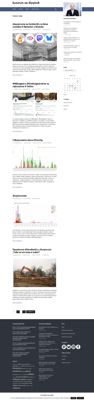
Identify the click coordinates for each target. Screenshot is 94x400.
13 (72, 85)
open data (19, 366)
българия (17, 368)
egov (17, 364)
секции (26, 383)
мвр (29, 377)
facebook (23, 364)
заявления (25, 374)
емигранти (20, 374)
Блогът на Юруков (26, 3)
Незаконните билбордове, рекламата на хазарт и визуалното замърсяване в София (48, 335)
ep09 (19, 364)
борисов (29, 366)
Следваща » (31, 311)
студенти (28, 385)
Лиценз (27, 9)
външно (27, 368)
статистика (21, 385)
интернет (19, 377)
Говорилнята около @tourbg (28, 140)
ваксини (23, 368)
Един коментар (47, 29)
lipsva (30, 364)
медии (31, 377)
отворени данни (19, 379)
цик (31, 385)
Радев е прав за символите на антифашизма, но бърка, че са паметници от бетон (72, 39)
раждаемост (15, 383)
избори (31, 374)
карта (25, 377)
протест (25, 381)
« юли (65, 94)
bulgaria (14, 364)
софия (15, 385)
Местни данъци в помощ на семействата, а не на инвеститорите (46, 377)
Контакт (21, 9)
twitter (23, 366)
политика (15, 381)
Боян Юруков (26, 29)
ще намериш (56, 398)
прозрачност (20, 381)
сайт (22, 383)
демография (15, 374)
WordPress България (67, 337)
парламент (29, 379)
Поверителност (35, 9)
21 (75, 88)
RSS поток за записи (67, 330)
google (26, 364)
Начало (14, 9)
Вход (63, 327)
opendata (15, 366)
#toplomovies (20, 196)
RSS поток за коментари (68, 333)
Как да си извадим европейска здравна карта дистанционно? (24, 338)
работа (30, 381)
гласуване (23, 371)
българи (33, 366)
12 (69, 85)
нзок (34, 377)
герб (30, 368)
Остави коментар (47, 143)
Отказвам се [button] (80, 398)
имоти (14, 377)
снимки (30, 383)
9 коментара (45, 255)
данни (28, 371)
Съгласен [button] (73, 398)
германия (17, 371)
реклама (19, 383)
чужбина (16, 388)
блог (26, 366)
